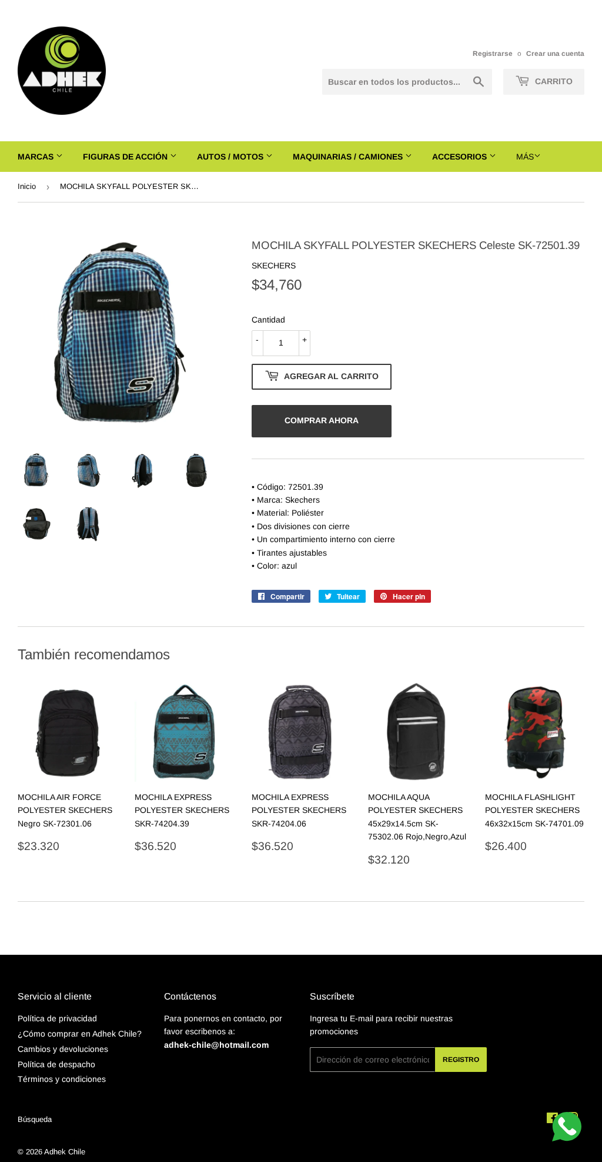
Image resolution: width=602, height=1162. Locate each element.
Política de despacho (56, 1064)
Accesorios (460, 156)
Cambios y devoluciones (63, 1049)
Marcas (37, 156)
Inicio (27, 186)
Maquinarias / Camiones (349, 156)
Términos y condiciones (62, 1079)
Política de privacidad (57, 1018)
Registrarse (493, 53)
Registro (461, 1059)
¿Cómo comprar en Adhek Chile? (80, 1033)
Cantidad (268, 319)
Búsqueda (35, 1119)
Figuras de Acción (126, 156)
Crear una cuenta (555, 53)
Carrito (553, 81)
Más (525, 156)
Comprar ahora (322, 420)
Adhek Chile (64, 1151)
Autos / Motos (231, 156)
